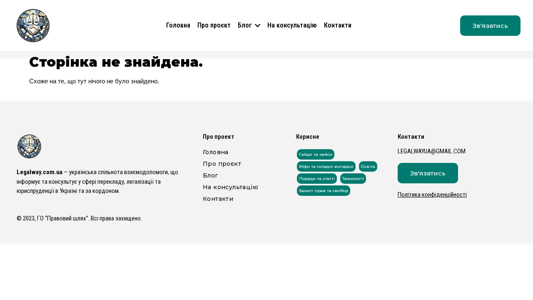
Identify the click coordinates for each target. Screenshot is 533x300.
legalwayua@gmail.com (432, 151)
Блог (245, 25)
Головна (178, 25)
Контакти (337, 25)
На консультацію (292, 25)
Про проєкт (214, 25)
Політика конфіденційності (432, 194)
